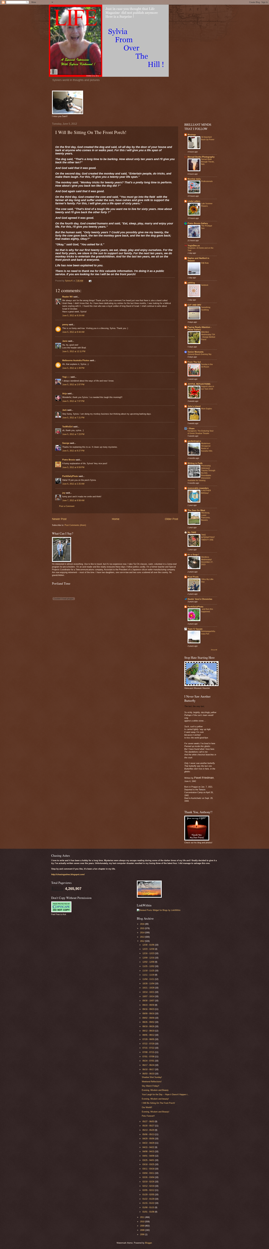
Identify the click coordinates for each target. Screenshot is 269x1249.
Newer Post (59, 519)
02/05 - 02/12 (148, 1190)
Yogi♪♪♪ (66, 377)
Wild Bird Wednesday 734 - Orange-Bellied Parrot (208, 336)
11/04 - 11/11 (148, 979)
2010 (142, 1221)
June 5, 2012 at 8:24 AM (73, 315)
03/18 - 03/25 (148, 1164)
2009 (142, 1226)
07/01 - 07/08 (148, 1056)
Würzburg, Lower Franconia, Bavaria (205, 516)
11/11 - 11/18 (148, 975)
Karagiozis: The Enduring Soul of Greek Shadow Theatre (200, 432)
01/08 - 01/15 (148, 1207)
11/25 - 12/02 (148, 966)
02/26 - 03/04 (148, 1177)
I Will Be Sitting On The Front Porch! (158, 1103)
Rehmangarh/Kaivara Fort (208, 632)
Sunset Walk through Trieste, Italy (207, 161)
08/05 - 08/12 (148, 1035)
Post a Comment (66, 506)
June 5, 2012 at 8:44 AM (73, 332)
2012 (142, 941)
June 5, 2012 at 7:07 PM (73, 401)
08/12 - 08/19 (148, 1031)
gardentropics (194, 441)
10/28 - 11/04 (148, 983)
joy (63, 493)
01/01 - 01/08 (148, 1212)
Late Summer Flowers (206, 204)
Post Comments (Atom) (75, 525)
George (65, 443)
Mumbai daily (194, 179)
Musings (192, 134)
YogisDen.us (194, 245)
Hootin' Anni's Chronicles (200, 599)
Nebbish (204, 285)
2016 (142, 924)
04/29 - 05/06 (148, 1138)
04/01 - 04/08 (148, 1156)
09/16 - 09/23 (148, 1009)
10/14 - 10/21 (148, 992)
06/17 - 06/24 (148, 1065)
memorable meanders (198, 488)
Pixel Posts (193, 577)
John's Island (194, 406)
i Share (191, 428)
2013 (142, 937)
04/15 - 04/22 (148, 1147)
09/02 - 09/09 (148, 1018)
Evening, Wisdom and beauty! (155, 1099)
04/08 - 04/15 (148, 1151)
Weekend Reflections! (152, 1081)
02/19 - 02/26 (148, 1181)
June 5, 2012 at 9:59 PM (73, 467)
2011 (142, 1217)
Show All (214, 650)
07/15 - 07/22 (148, 1048)
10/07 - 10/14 (148, 996)
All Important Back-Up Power (207, 138)
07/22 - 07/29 (148, 1043)
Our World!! (147, 1107)
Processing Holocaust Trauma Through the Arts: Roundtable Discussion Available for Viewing (201, 473)
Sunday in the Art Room (207, 365)
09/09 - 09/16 (148, 1013)
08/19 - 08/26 (148, 1026)
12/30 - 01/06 (148, 945)
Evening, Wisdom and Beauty (155, 1090)
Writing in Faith (195, 463)
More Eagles (206, 409)
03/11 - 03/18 (148, 1169)
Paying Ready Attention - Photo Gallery (199, 328)
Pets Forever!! (148, 1116)
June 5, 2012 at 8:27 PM (73, 451)
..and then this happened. (207, 610)
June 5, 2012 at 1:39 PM (73, 368)
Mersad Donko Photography (201, 157)
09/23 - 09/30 (148, 1005)
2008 (142, 1230)
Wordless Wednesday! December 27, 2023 (207, 561)
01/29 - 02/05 (148, 1194)
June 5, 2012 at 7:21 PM (73, 417)
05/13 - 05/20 (148, 1130)
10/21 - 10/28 (148, 988)
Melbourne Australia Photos (75, 360)
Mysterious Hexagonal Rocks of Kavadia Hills (206, 447)
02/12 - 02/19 (148, 1186)
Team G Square (195, 629)
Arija (64, 393)
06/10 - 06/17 (148, 1069)
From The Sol (194, 362)
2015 (142, 928)
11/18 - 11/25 (148, 970)
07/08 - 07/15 (148, 1052)
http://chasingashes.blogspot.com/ (68, 874)
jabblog (191, 283)
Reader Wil (67, 297)
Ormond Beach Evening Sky (199, 354)
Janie (64, 341)
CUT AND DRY (194, 305)
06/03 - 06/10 (148, 1073)
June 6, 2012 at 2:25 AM (73, 484)
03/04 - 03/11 (148, 1173)
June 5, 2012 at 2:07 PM (73, 384)
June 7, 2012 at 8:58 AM (73, 500)
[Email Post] (90, 281)
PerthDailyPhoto (70, 476)
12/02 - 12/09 (148, 962)
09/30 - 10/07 (148, 1000)
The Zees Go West (196, 510)
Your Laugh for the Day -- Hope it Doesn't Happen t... (165, 1094)
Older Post (171, 519)
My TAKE (192, 532)
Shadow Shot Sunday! (152, 1077)
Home (115, 519)
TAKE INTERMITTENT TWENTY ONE (208, 537)
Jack (64, 410)
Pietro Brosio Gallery (198, 223)
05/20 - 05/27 (148, 1126)
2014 (142, 932)
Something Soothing (205, 308)
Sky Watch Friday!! (150, 1086)
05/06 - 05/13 (148, 1134)
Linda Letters (194, 201)
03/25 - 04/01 (148, 1160)
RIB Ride (205, 263)
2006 (142, 1234)
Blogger (148, 1243)
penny (65, 324)
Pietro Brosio (68, 460)
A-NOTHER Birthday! (206, 491)
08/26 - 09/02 (148, 1022)
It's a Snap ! (193, 554)
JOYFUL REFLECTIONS (199, 384)
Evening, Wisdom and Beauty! (155, 1112)
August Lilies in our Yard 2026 (207, 387)
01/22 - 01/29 (148, 1199)
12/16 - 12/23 (148, 953)
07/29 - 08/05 (148, 1039)
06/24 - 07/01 (148, 1061)
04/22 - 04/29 (148, 1143)
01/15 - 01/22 (148, 1203)
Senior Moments (195, 352)
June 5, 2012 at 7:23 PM (73, 434)
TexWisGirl (67, 426)
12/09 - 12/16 (148, 958)
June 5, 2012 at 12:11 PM (73, 351)
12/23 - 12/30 (148, 949)
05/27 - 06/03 (148, 1121)
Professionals (207, 181)
